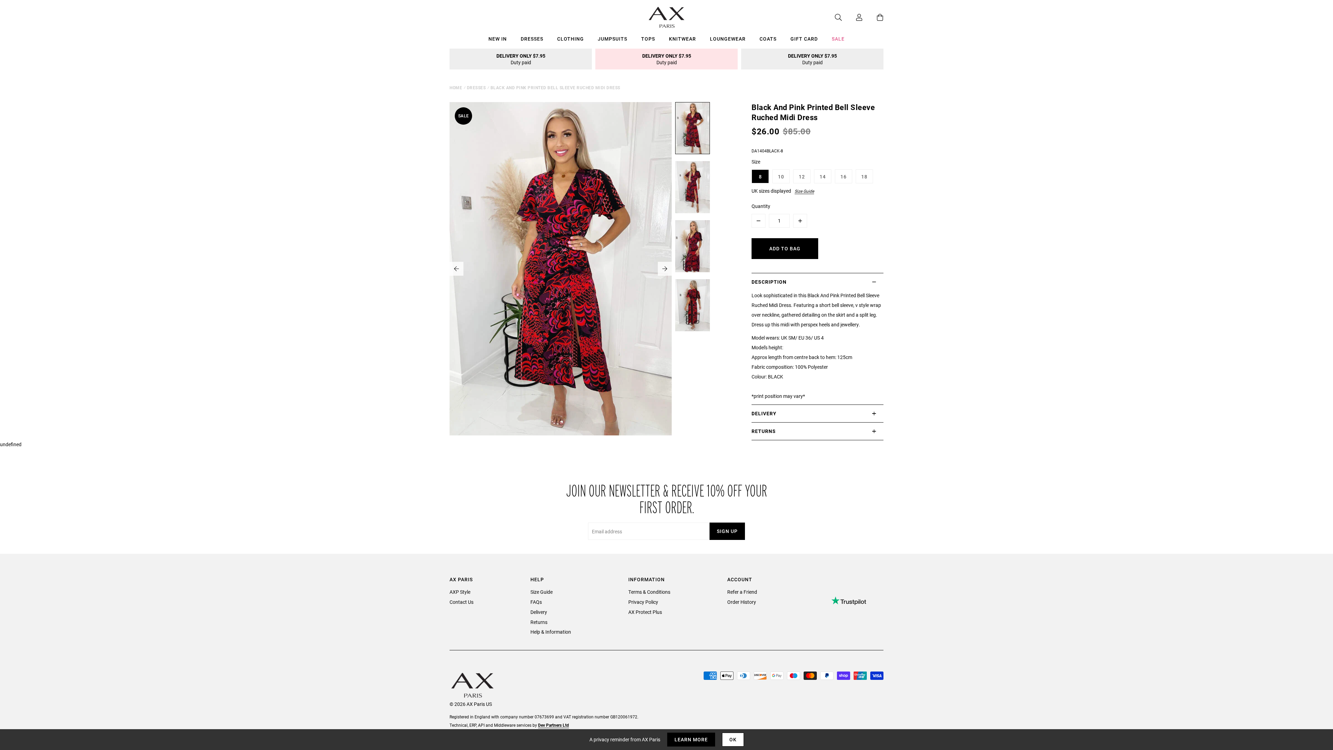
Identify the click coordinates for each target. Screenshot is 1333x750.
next (665, 269)
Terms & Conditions (649, 592)
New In (497, 38)
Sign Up (727, 531)
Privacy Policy (643, 602)
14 (823, 176)
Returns (538, 622)
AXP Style (460, 592)
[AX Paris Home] (667, 17)
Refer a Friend (742, 592)
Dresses (532, 38)
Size (756, 161)
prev (456, 269)
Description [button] (769, 281)
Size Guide (804, 191)
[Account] (852, 17)
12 (802, 176)
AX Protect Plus (645, 612)
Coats (768, 38)
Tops (648, 38)
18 (864, 176)
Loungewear (728, 38)
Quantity (761, 206)
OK (733, 739)
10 (781, 176)
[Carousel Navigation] (561, 269)
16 (843, 176)
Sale (838, 38)
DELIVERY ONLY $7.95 (520, 59)
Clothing (570, 38)
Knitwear (682, 38)
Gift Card (804, 38)
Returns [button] (764, 431)
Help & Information (550, 631)
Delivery (538, 612)
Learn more (691, 739)
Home (456, 87)
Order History (741, 602)
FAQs (536, 602)
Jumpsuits (612, 38)
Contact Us (461, 602)
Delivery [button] (764, 413)
